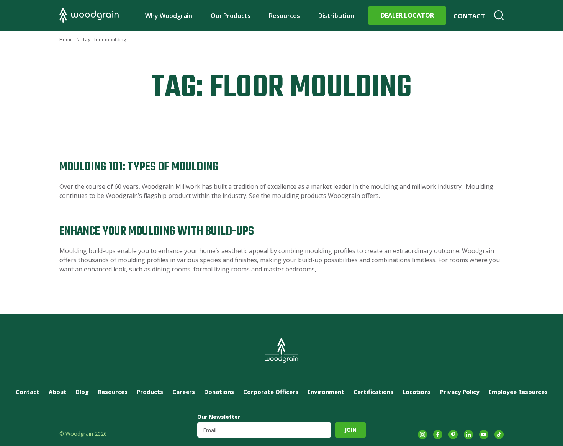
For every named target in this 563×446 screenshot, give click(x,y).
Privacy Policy (460, 391)
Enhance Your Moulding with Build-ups (156, 231)
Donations (219, 391)
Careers (183, 391)
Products (150, 391)
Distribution (336, 15)
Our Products (231, 15)
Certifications (373, 391)
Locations (417, 391)
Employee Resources (518, 391)
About (58, 391)
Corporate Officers (270, 391)
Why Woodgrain (168, 15)
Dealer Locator (407, 15)
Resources (284, 15)
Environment (326, 391)
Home (66, 39)
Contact (469, 16)
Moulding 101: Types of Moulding (138, 167)
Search (499, 15)
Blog (82, 391)
